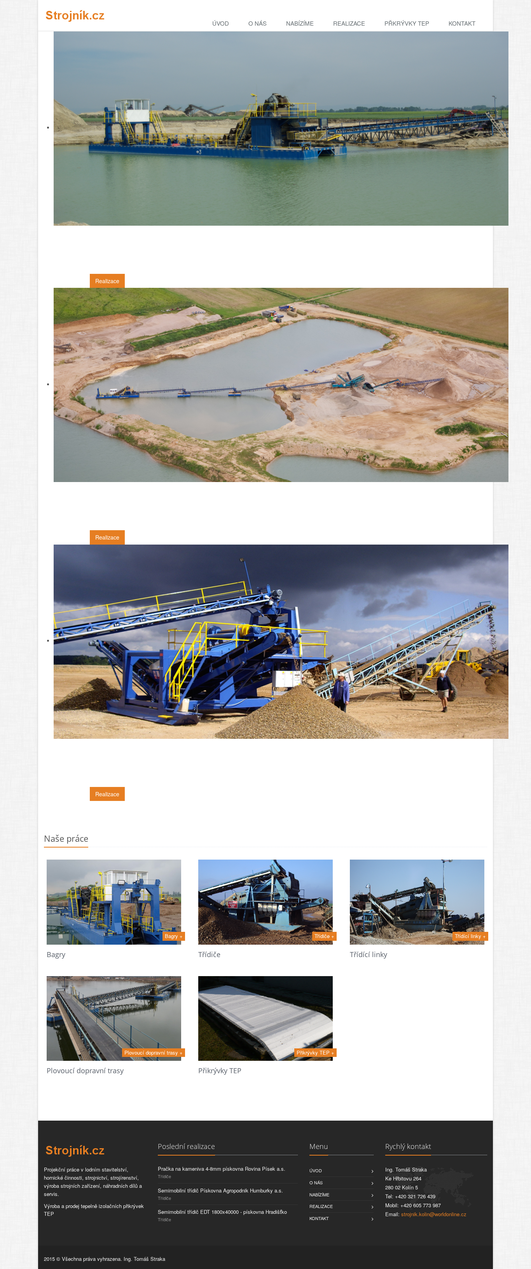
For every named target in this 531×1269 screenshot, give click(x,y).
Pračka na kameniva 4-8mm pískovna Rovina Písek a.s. (221, 1168)
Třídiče (209, 954)
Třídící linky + (470, 936)
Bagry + (174, 936)
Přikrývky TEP (219, 1070)
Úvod (220, 23)
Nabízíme (300, 23)
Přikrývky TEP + (315, 1052)
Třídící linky (368, 954)
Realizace (349, 23)
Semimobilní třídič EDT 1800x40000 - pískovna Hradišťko (222, 1211)
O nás (257, 23)
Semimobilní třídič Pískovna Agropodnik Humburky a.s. (220, 1190)
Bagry (56, 954)
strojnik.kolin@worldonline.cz (433, 1214)
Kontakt (462, 23)
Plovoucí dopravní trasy (85, 1070)
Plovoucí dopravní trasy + (153, 1052)
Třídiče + (324, 936)
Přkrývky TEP (406, 23)
